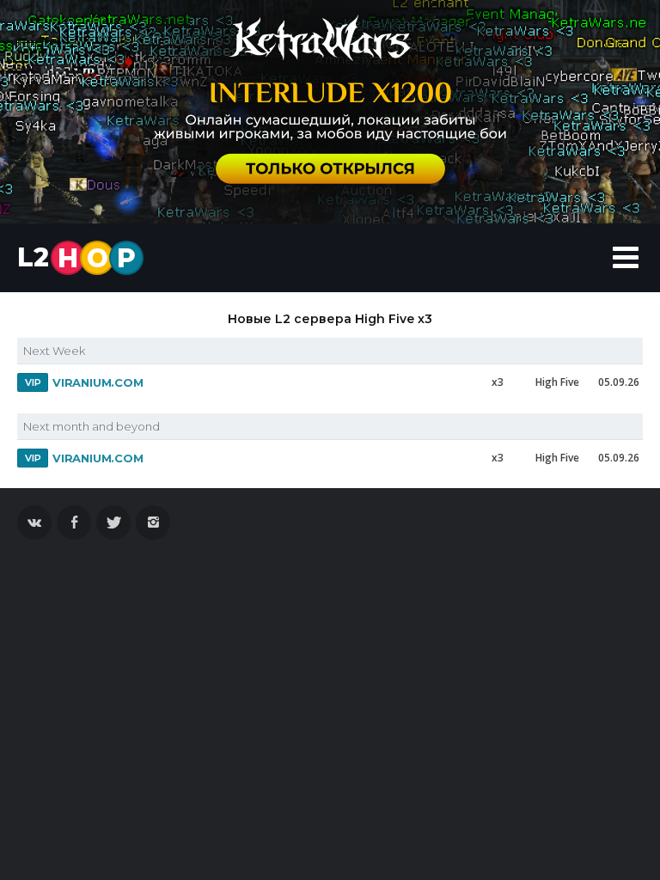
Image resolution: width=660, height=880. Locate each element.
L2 (76, 257)
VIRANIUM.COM (98, 382)
